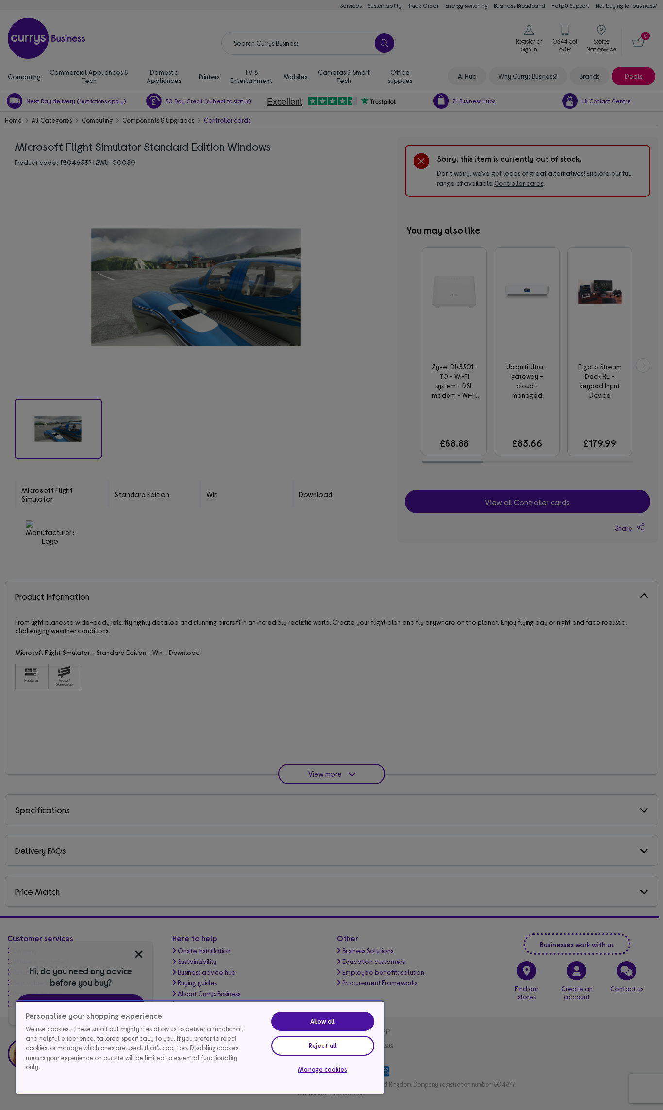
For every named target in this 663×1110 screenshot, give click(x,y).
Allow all (322, 1021)
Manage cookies (322, 1069)
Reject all (323, 1045)
